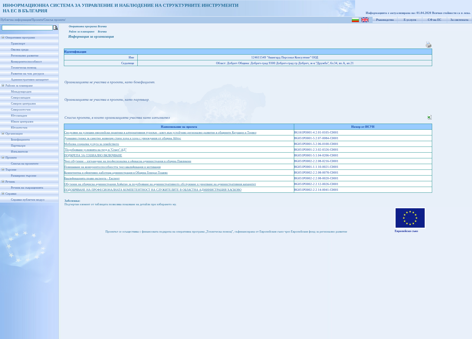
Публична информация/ (16, 19)
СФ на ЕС (434, 19)
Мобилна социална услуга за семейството (91, 143)
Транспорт (18, 43)
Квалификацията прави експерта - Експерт (92, 178)
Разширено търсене (23, 175)
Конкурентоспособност (26, 61)
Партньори (18, 145)
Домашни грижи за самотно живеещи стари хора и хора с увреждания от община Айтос (122, 138)
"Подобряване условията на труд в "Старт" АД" (95, 149)
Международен (21, 91)
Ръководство (385, 19)
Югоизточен (19, 127)
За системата (459, 19)
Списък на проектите (25, 163)
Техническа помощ (23, 67)
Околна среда (19, 49)
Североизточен (21, 109)
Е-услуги (410, 19)
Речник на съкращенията (27, 187)
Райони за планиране (19, 85)
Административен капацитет (30, 79)
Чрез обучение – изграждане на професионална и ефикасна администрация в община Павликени (127, 161)
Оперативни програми (20, 37)
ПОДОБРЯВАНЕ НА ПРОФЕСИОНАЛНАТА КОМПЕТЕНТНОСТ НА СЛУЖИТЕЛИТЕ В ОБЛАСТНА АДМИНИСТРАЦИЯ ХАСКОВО (152, 189)
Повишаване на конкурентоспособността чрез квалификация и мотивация (112, 166)
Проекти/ (38, 19)
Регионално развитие (25, 55)
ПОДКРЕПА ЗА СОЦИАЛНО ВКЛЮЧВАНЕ (93, 155)
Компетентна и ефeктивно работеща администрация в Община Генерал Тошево (116, 172)
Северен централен (23, 103)
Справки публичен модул (27, 199)
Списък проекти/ (55, 19)
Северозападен (20, 97)
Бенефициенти (20, 139)
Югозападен (19, 115)
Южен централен (22, 121)
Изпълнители (19, 151)
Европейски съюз (406, 231)
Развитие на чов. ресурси (27, 73)
